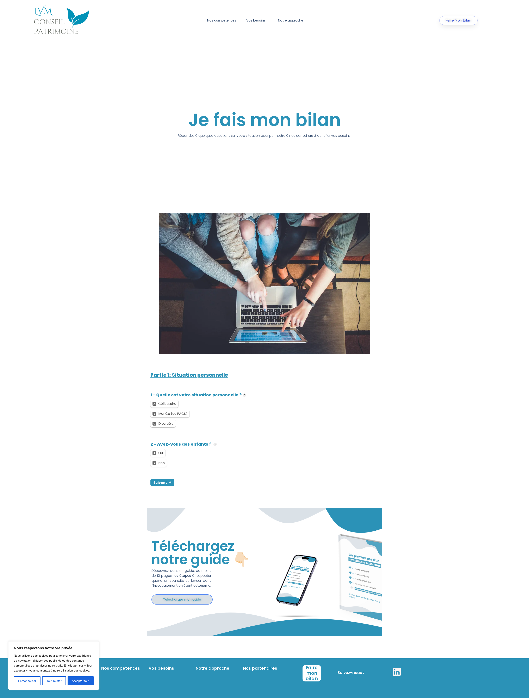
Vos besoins (256, 20)
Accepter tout (80, 680)
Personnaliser (27, 680)
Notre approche (290, 20)
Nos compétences (221, 20)
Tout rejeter (54, 680)
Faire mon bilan (311, 673)
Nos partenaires (260, 668)
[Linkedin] (397, 672)
